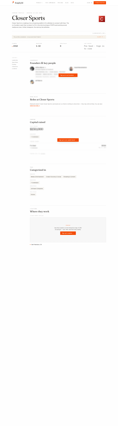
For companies (50, 2)
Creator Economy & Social (53, 176)
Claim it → (101, 37)
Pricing (60, 2)
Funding (14, 64)
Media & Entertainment (37, 176)
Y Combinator (35, 182)
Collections (15, 66)
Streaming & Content (69, 176)
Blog (66, 2)
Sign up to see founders (68, 75)
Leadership (15, 60)
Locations (14, 68)
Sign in (89, 2)
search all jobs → (35, 105)
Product (39, 2)
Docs (72, 2)
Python (33, 194)
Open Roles (15, 62)
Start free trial (100, 2)
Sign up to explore (68, 233)
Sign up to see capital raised (68, 140)
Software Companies (37, 188)
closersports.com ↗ (99, 33)
